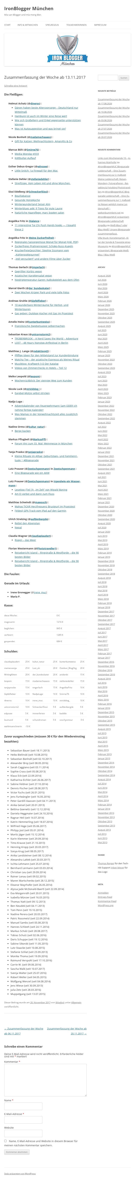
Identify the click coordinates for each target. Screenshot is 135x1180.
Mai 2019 (102, 540)
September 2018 (106, 573)
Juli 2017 (102, 632)
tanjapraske (35, 452)
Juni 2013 (102, 838)
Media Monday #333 (27, 154)
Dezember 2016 (106, 661)
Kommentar (12, 1061)
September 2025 (106, 321)
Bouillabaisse (22, 195)
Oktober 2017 (105, 619)
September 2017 (106, 624)
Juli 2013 (102, 834)
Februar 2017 (105, 653)
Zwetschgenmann (38, 468)
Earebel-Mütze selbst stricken (32, 393)
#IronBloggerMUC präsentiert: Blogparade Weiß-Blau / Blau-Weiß (114, 250)
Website (9, 1127)
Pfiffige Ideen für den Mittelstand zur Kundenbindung (46, 355)
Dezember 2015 (106, 712)
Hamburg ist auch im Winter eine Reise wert (41, 116)
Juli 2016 (102, 682)
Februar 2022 (105, 447)
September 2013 (106, 825)
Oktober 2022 (105, 414)
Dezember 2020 (106, 506)
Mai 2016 (102, 691)
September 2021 (106, 468)
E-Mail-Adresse (14, 1114)
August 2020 (104, 523)
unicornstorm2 (41, 334)
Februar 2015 (105, 754)
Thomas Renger (106, 863)
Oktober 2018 (105, 569)
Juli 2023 (102, 376)
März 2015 (103, 750)
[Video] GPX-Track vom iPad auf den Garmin (40, 510)
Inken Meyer (117, 867)
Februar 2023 (105, 397)
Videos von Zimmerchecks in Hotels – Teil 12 (41, 368)
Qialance (34, 221)
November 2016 (106, 666)
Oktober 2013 (105, 821)
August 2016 (104, 678)
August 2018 (104, 578)
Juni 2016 (102, 687)
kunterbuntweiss (38, 321)
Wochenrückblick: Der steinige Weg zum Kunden (43, 380)
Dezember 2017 (106, 611)
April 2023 (103, 389)
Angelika (102, 225)
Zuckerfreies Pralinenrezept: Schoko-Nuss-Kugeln (44, 246)
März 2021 (103, 494)
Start (7, 24)
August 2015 (104, 729)
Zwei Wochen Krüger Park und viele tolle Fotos (42, 292)
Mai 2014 (102, 792)
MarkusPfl (39, 439)
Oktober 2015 (105, 720)
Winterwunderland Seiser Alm (32, 204)
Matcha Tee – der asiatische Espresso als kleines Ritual (47, 359)
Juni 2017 (102, 636)
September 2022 (106, 418)
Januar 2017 (104, 657)
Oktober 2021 (105, 464)
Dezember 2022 (106, 405)
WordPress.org (105, 905)
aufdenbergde (39, 519)
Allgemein (76, 1002)
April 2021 (103, 489)
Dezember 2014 (106, 762)
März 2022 (103, 443)
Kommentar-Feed (107, 901)
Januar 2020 (104, 531)
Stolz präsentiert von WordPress (20, 1173)
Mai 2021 (102, 485)
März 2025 (103, 347)
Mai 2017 (102, 640)
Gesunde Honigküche (27, 200)
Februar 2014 (105, 804)
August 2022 (104, 422)
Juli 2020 (102, 527)
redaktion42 (40, 351)
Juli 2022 (102, 426)
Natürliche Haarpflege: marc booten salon (39, 212)
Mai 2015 (102, 741)
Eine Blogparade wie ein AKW (32, 473)
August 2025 (104, 326)
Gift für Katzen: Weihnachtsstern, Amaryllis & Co (43, 141)
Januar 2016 (104, 708)
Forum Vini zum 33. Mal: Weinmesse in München (43, 443)
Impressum (100, 24)
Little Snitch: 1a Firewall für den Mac (36, 170)
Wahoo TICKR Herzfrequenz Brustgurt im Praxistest (45, 506)
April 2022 (103, 439)
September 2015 (106, 724)
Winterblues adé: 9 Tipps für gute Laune (38, 208)
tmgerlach (38, 267)
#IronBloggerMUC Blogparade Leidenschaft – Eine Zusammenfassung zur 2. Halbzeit (113, 170)
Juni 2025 (102, 334)
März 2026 (103, 296)
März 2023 (103, 393)
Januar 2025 (104, 355)
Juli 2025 (102, 330)
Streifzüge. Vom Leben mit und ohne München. (42, 183)
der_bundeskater (39, 288)
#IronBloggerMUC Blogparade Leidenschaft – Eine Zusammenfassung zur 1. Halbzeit (114, 196)
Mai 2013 (102, 842)
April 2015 (103, 745)
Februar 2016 (105, 703)
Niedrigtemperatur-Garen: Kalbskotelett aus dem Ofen (47, 279)
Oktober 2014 (105, 771)
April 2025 (103, 342)
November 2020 (106, 510)
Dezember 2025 (106, 309)
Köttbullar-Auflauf (25, 158)
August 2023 (104, 372)
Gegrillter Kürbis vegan (28, 271)
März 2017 (103, 649)
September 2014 (106, 775)
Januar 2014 (104, 808)
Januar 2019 (104, 557)
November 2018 (106, 565)
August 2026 (104, 275)
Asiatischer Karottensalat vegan (33, 275)
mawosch (41, 502)
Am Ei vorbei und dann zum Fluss (34, 494)
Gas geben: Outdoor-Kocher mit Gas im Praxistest (44, 313)
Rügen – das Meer (25, 540)
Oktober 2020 (105, 515)
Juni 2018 (102, 586)
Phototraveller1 (46, 548)
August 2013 (104, 829)
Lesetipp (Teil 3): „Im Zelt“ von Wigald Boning (41, 489)
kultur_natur (36, 426)
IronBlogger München (28, 8)
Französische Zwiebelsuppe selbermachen (40, 326)
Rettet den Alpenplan (27, 523)
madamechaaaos (40, 137)
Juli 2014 (102, 783)
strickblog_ (33, 389)
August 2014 (104, 779)
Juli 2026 (102, 279)
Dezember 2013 (106, 813)
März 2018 (103, 598)
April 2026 (103, 292)
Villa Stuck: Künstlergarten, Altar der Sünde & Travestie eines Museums (114, 242)
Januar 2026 (104, 305)
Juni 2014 (102, 787)
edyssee (42, 166)
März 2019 (103, 548)
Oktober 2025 (105, 317)
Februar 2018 (105, 603)
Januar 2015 (104, 758)
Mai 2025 (102, 338)
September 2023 (106, 368)
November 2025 (106, 313)
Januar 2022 (104, 452)
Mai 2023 (102, 384)
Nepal (18, 527)
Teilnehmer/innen (76, 24)
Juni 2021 (102, 481)
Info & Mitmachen (28, 24)
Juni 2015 (102, 737)
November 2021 (106, 460)
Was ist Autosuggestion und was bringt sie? (40, 128)
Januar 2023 (104, 401)
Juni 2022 (102, 431)
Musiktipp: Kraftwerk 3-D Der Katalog (37, 363)
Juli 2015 (102, 733)
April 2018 (103, 594)
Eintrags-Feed (105, 897)
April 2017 (103, 645)
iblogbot (60, 1002)
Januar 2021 (104, 502)
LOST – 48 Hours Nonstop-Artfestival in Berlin (41, 342)
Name (8, 1100)
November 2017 (106, 615)
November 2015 (106, 716)
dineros (35, 103)
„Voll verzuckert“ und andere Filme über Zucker (42, 258)
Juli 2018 (102, 582)
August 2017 (104, 628)
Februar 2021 (105, 498)
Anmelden (103, 892)
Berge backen (23, 431)
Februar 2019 (105, 552)
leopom (35, 376)
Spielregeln (52, 24)
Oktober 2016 (105, 670)
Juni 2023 (102, 380)
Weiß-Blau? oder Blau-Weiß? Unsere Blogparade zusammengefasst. (114, 229)
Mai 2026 (102, 288)
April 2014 (103, 796)
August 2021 (104, 473)
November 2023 (106, 359)
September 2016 (106, 674)
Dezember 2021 (106, 456)
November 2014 (106, 766)
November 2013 (106, 817)
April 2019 (103, 544)
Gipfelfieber (38, 300)
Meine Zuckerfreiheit (41, 237)
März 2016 (103, 699)
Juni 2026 (102, 284)
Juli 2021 (102, 477)
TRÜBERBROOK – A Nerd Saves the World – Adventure (46, 338)
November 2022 (106, 410)
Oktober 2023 (105, 363)
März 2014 (103, 800)
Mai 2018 (102, 590)
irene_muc (40, 592)
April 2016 (103, 695)
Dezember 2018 (106, 561)
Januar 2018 (104, 607)
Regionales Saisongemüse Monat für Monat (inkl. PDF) (46, 242)
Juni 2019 (102, 536)
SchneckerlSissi (38, 191)
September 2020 (106, 519)
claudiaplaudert (40, 536)
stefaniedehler (39, 179)
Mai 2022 (102, 435)
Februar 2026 (105, 300)
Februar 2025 (105, 351)
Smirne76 (32, 149)
